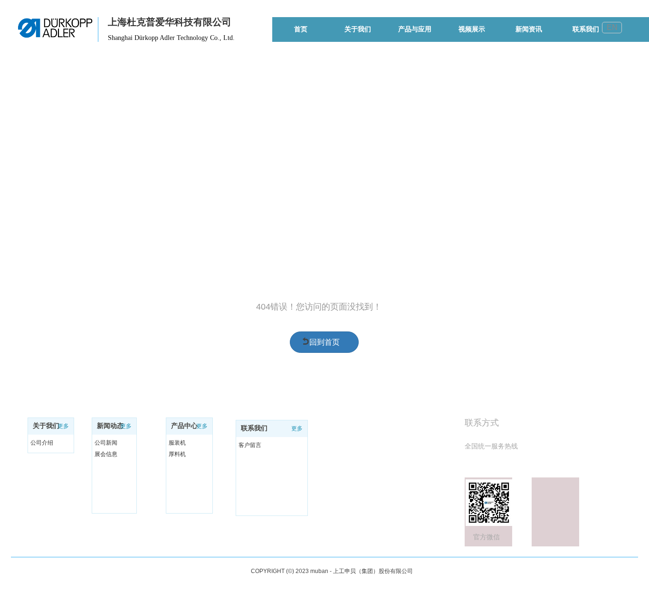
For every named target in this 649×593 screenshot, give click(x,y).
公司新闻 (106, 442)
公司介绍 (41, 442)
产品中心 (184, 425)
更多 (63, 426)
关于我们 (46, 425)
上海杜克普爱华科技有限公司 (169, 22)
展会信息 (106, 454)
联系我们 (254, 428)
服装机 (177, 442)
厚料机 (177, 454)
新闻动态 (110, 425)
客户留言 (250, 445)
